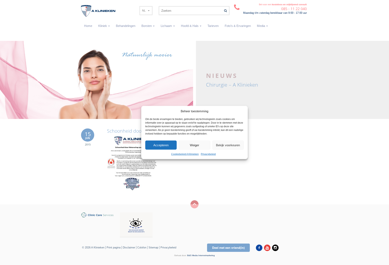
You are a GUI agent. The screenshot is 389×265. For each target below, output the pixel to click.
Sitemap (153, 247)
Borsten (147, 26)
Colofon (141, 247)
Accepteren (161, 145)
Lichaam (167, 26)
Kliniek (103, 26)
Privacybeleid (208, 154)
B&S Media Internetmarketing (201, 255)
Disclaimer (129, 247)
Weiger (194, 145)
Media (261, 26)
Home (88, 26)
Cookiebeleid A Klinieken (185, 154)
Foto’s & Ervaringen (238, 26)
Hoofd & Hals (190, 26)
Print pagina (114, 247)
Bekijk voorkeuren (228, 145)
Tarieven (213, 26)
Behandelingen (125, 26)
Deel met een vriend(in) (228, 247)
